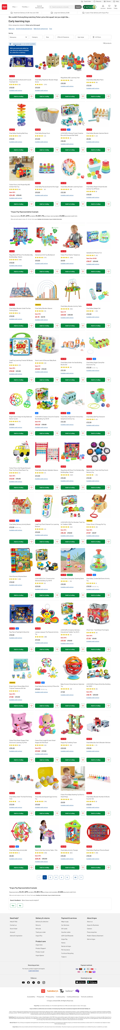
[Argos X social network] (33, 982)
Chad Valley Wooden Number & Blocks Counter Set (98, 798)
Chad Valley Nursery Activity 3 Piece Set (47, 686)
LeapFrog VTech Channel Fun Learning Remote (47, 525)
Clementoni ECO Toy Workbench (45, 255)
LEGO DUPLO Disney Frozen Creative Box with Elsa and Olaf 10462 (72, 134)
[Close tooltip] (31, 48)
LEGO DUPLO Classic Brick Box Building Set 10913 (98, 685)
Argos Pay (64, 939)
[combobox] (62, 7)
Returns (38, 925)
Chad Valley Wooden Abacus (43, 308)
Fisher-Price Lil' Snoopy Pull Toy (96, 524)
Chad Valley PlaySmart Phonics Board (97, 850)
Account (12, 932)
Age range (81, 37)
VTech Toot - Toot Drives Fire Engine (97, 630)
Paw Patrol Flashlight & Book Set (19, 632)
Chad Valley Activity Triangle (69, 850)
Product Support (41, 948)
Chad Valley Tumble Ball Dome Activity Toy (98, 579)
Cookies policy (60, 996)
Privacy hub (40, 996)
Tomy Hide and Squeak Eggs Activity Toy (46, 798)
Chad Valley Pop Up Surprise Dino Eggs (47, 186)
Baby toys (11, 28)
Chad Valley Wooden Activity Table (71, 306)
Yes (13, 906)
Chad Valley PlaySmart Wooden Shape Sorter (46, 81)
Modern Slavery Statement (95, 935)
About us (90, 921)
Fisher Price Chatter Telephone (70, 255)
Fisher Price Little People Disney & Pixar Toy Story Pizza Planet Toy (19, 469)
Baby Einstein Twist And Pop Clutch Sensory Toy (97, 471)
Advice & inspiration (16, 935)
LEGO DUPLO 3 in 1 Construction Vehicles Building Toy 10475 (45, 579)
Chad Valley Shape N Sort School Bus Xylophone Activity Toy (72, 418)
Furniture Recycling (67, 953)
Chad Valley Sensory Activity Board (19, 524)
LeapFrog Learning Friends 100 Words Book (21, 361)
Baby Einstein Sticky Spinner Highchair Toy (72, 685)
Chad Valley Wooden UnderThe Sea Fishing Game (20, 309)
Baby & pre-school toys (41, 28)
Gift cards (64, 928)
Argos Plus (39, 935)
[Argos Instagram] (44, 982)
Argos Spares (40, 955)
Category (35, 37)
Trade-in (64, 957)
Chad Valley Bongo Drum (42, 133)
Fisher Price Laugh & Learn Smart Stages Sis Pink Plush (45, 741)
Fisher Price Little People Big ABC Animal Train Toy (19, 185)
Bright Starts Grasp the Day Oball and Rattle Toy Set (20, 418)
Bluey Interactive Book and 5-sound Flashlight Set (20, 81)
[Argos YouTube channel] (23, 982)
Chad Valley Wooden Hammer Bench (97, 133)
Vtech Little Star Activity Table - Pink (46, 850)
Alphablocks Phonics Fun (94, 253)
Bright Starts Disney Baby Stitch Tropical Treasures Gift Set (19, 687)
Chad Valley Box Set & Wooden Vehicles (98, 742)
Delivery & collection (42, 921)
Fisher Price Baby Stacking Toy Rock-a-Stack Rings (72, 795)
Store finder (13, 928)
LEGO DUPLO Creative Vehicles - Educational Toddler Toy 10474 (70, 631)
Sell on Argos (91, 939)
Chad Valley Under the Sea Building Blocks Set (71, 363)
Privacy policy (50, 996)
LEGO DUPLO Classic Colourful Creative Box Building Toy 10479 (47, 418)
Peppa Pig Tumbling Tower (69, 742)
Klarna (63, 942)
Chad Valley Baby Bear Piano (94, 80)
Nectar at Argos (66, 946)
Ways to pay (64, 921)
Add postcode (17, 44)
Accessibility (31, 996)
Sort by (11, 33)
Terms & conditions (87, 996)
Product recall (40, 952)
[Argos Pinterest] (39, 982)
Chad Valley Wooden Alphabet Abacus (46, 470)
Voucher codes (65, 932)
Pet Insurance (65, 950)
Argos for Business (93, 925)
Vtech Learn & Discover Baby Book (45, 360)
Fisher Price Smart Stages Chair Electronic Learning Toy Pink (19, 741)
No (20, 906)
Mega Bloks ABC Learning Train (70, 77)
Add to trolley (18, 96)
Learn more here (33, 971)
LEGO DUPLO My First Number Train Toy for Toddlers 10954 (73, 523)
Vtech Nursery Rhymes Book (18, 576)
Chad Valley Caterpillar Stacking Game (72, 578)
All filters (98, 37)
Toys (50, 28)
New (47, 37)
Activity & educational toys (24, 28)
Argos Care (39, 945)
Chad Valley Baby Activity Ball (18, 850)
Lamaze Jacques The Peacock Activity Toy (46, 633)
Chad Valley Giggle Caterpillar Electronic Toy (95, 363)
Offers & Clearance (63, 37)
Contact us (13, 925)
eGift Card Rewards (67, 935)
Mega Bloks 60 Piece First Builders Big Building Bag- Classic (21, 256)
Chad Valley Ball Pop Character (95, 416)
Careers (89, 928)
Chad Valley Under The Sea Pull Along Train (20, 798)
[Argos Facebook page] (28, 982)
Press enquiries (92, 932)
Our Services (65, 925)
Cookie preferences (73, 996)
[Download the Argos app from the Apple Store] (80, 982)
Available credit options (15, 90)
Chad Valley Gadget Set (93, 308)
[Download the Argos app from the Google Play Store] (92, 982)
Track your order (41, 932)
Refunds (38, 928)
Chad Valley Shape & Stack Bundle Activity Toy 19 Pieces (96, 188)
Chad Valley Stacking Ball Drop (18, 133)
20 (75, 877)
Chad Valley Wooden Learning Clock (71, 186)
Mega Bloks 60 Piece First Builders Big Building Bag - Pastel (72, 471)
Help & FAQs (13, 921)
